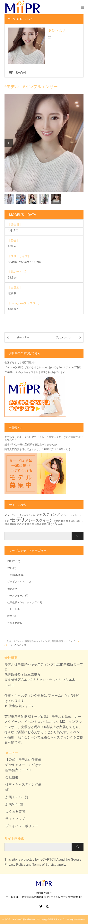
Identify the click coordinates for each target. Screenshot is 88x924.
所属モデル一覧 (16, 797)
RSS (47, 906)
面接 (60, 524)
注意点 (38, 524)
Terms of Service (44, 864)
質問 (44, 524)
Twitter (41, 906)
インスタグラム (27, 515)
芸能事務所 (13, 622)
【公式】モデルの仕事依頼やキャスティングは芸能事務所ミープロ (23, 765)
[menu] (82, 6)
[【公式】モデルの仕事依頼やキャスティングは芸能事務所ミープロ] (44, 884)
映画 (9, 616)
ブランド (65, 515)
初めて (20, 524)
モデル (19, 519)
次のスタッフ (63, 337)
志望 (26, 524)
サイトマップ (15, 818)
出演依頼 (11, 524)
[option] (44, 143)
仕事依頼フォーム (22, 706)
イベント (14, 515)
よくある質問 (15, 811)
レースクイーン (41, 520)
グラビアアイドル (17, 581)
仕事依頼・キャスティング (22, 602)
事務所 (57, 520)
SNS (7, 515)
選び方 (52, 524)
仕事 (63, 520)
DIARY (11, 561)
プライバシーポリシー (21, 826)
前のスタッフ (24, 337)
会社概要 (11, 777)
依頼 (78, 520)
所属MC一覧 (14, 804)
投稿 (31, 524)
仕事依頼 (70, 520)
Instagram (14, 574)
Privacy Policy (15, 864)
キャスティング (48, 514)
